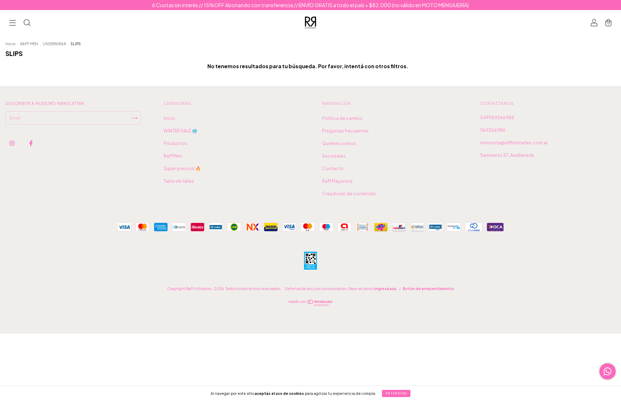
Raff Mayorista (337, 181)
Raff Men (173, 156)
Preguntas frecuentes (345, 131)
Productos (175, 143)
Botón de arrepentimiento (428, 288)
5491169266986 (497, 117)
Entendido (396, 393)
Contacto (333, 168)
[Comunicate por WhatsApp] (607, 371)
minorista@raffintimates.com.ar (514, 142)
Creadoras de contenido (349, 193)
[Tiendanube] (310, 304)
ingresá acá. (385, 288)
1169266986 (493, 130)
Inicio (10, 44)
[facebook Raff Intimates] (30, 143)
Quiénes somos (339, 143)
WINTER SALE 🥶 (180, 131)
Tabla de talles (179, 181)
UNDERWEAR (54, 44)
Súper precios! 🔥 (182, 168)
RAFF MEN (29, 44)
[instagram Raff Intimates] (12, 143)
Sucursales (334, 156)
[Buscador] (27, 23)
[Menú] (12, 23)
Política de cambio (342, 118)
